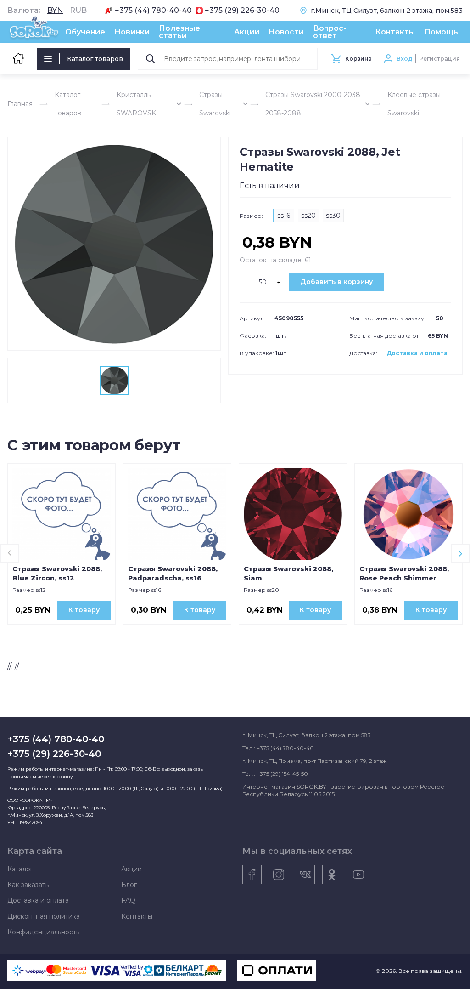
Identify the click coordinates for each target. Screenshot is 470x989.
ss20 (308, 215)
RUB (78, 10)
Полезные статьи (179, 32)
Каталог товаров (95, 59)
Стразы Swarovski (215, 104)
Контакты (395, 32)
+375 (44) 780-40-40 (153, 10)
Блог (129, 885)
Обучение (85, 32)
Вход (405, 58)
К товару (84, 610)
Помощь (441, 32)
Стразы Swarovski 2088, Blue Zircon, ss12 (57, 573)
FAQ (128, 900)
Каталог (20, 869)
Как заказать (28, 885)
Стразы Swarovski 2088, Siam (288, 573)
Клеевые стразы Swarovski (414, 104)
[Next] (460, 553)
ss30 (333, 215)
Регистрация (439, 58)
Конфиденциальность (43, 932)
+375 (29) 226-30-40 (242, 10)
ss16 (283, 215)
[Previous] (9, 553)
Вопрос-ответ (329, 32)
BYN (55, 10)
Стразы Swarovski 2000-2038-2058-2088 (314, 104)
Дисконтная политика (43, 916)
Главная (20, 104)
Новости (286, 32)
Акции (246, 32)
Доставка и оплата (417, 353)
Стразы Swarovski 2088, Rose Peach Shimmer (404, 573)
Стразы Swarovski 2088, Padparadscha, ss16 (173, 573)
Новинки (132, 32)
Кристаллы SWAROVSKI (137, 104)
